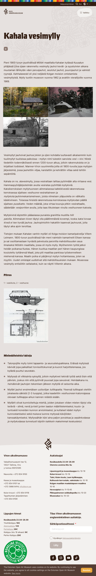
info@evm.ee (25, 486)
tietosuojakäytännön (72, 538)
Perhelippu (9, 529)
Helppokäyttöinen (67, 4)
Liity (56, 545)
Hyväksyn (67, 538)
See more (16, 573)
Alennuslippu (9, 526)
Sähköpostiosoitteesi (62, 523)
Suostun (86, 570)
